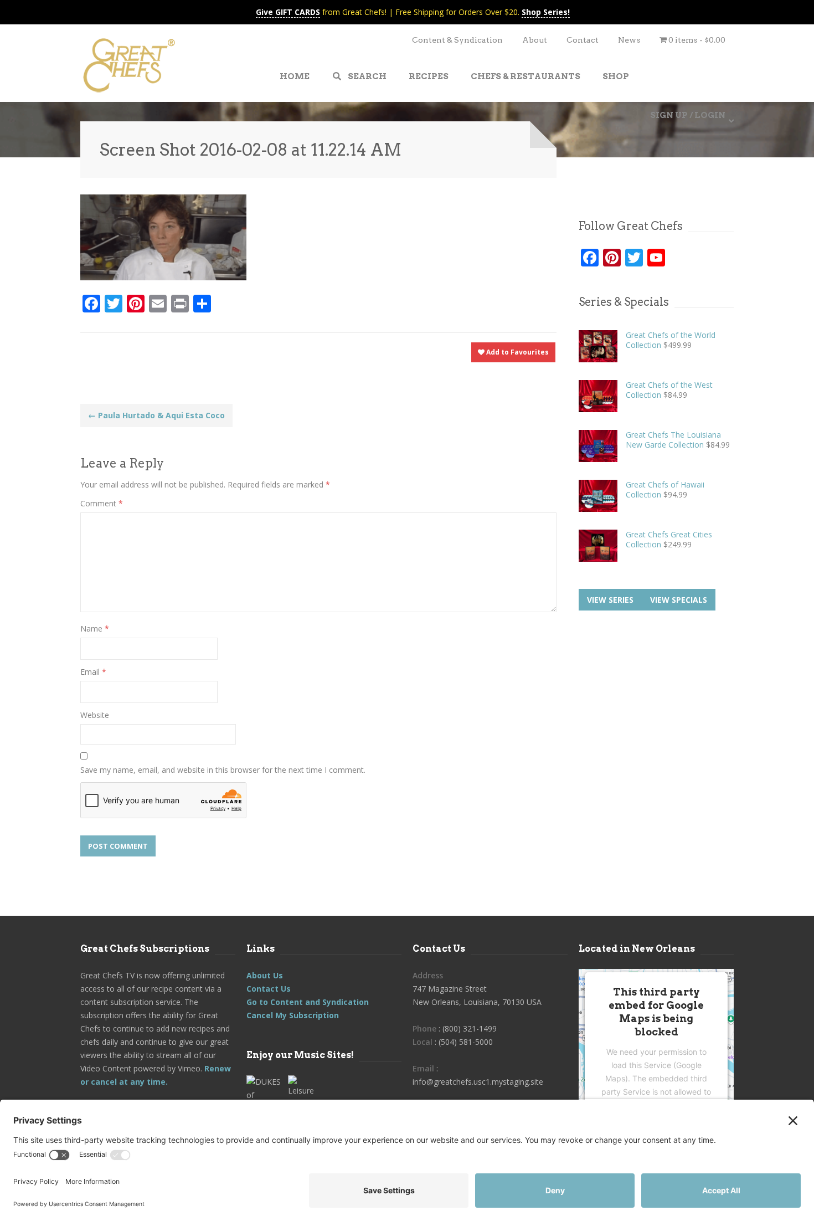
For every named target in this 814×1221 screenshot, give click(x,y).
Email (93, 671)
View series (610, 599)
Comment (101, 503)
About (534, 39)
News (629, 39)
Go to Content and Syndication (307, 1002)
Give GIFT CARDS (288, 12)
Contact (582, 39)
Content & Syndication (457, 39)
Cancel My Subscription (292, 1015)
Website (94, 715)
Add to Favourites (517, 352)
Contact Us (268, 988)
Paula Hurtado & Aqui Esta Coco (156, 415)
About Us (264, 975)
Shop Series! (546, 12)
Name (94, 628)
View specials (678, 599)
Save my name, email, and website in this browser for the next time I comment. (222, 770)
